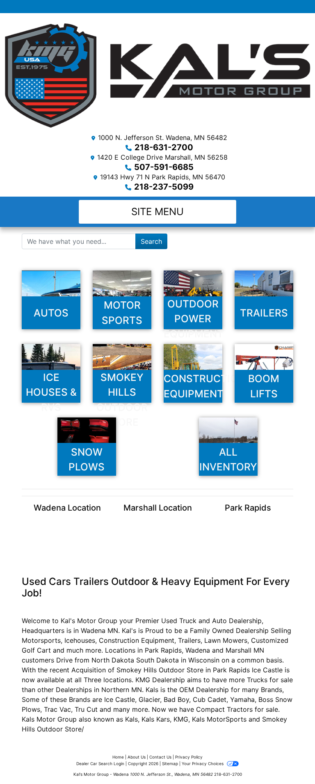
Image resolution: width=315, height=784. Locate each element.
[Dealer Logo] (157, 75)
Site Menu (157, 212)
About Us (137, 756)
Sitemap (170, 763)
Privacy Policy (189, 756)
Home (118, 756)
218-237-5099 (164, 187)
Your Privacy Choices (203, 763)
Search (151, 241)
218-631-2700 (164, 147)
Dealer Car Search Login (100, 763)
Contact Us (160, 756)
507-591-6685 (164, 167)
